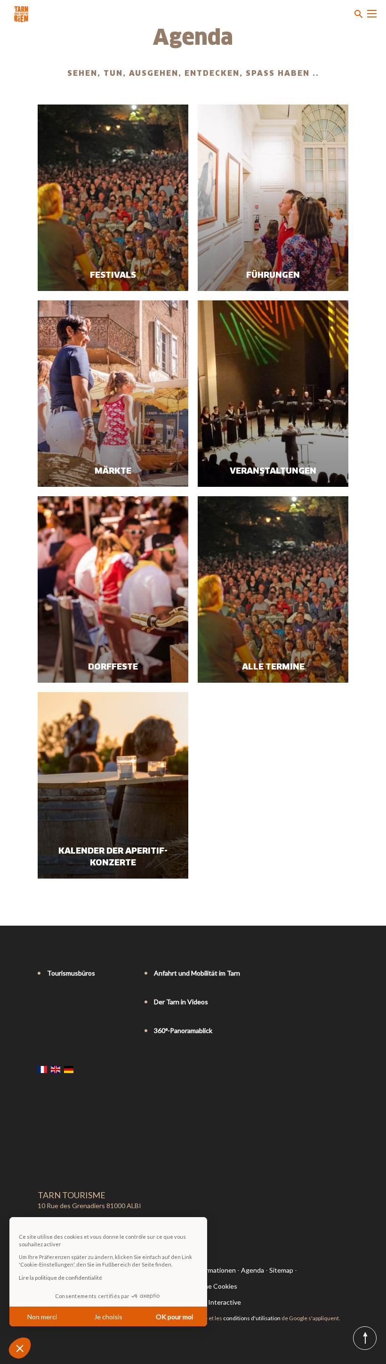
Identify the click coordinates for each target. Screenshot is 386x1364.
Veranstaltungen (273, 471)
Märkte (113, 471)
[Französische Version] (42, 1069)
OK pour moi (174, 1317)
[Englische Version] (55, 1069)
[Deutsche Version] (68, 1069)
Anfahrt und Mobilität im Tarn (197, 973)
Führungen (273, 275)
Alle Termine (273, 667)
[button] (19, 1348)
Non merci (42, 1317)
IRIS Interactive (217, 1302)
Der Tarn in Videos (181, 1002)
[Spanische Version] (82, 1069)
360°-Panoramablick (183, 1030)
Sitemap (281, 1270)
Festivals (113, 275)
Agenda (252, 1270)
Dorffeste (113, 667)
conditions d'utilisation (252, 1318)
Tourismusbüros (71, 973)
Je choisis (108, 1317)
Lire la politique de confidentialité (60, 1277)
